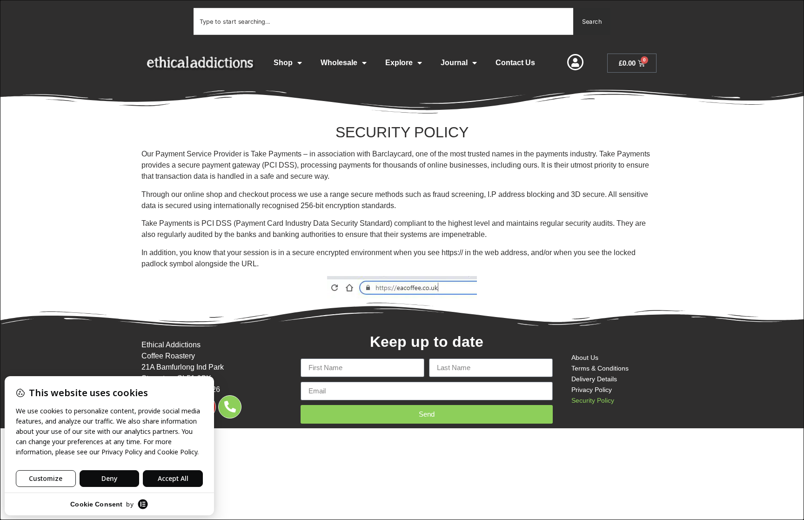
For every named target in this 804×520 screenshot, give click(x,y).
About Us (584, 357)
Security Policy (592, 400)
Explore (399, 63)
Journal (454, 63)
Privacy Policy (591, 389)
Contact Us (515, 63)
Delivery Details (594, 379)
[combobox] (383, 21)
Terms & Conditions (600, 368)
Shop (283, 63)
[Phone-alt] (229, 407)
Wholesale (339, 63)
